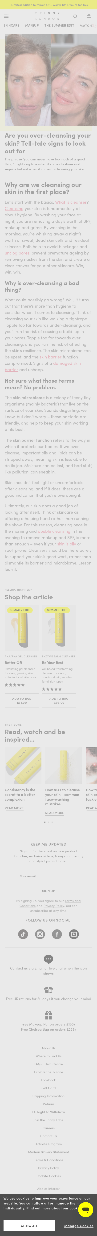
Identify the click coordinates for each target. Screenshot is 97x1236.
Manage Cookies (78, 1226)
